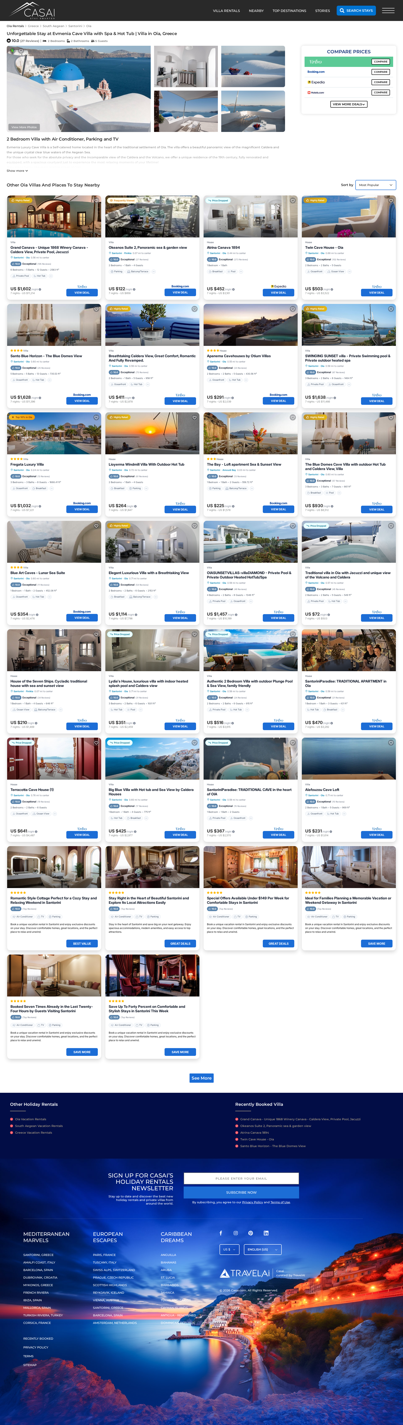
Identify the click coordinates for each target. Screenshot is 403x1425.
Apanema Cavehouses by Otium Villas (239, 356)
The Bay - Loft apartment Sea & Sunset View (244, 464)
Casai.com (238, 1290)
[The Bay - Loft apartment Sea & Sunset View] (251, 433)
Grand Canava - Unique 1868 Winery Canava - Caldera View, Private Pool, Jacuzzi (49, 249)
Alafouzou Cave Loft (322, 790)
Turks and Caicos (176, 1300)
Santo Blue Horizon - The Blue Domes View (46, 356)
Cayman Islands (174, 1308)
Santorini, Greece (38, 1255)
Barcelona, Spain (38, 1270)
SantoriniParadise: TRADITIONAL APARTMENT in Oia (345, 683)
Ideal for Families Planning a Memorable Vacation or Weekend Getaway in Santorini (348, 900)
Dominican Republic (178, 1323)
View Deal (82, 292)
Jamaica (167, 1293)
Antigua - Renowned (178, 1315)
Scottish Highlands (110, 1285)
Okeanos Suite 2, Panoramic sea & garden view (148, 247)
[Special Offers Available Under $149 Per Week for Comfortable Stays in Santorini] (251, 867)
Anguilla (168, 1255)
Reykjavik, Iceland (108, 1293)
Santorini (75, 26)
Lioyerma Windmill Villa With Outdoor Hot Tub (146, 464)
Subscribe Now (241, 1192)
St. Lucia (168, 1277)
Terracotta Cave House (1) (32, 790)
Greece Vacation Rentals (33, 1133)
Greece (33, 26)
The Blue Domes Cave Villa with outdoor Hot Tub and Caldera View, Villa (345, 466)
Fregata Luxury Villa (27, 464)
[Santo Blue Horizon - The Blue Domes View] (54, 325)
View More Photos (24, 127)
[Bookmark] (21, 51)
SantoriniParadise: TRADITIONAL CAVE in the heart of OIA (249, 792)
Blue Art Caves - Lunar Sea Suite (37, 573)
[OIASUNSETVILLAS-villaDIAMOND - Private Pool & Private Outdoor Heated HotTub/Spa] (251, 542)
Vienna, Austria (106, 1300)
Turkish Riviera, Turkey (43, 1315)
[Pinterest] (250, 1234)
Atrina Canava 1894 (223, 247)
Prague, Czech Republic (113, 1277)
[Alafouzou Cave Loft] (349, 759)
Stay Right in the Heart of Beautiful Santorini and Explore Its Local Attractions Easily (149, 900)
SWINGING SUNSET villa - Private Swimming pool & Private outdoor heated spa (347, 358)
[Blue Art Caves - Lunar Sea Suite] (54, 542)
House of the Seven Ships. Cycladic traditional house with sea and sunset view (48, 683)
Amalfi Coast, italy (39, 1262)
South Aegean (53, 26)
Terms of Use (280, 1202)
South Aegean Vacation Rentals (39, 1126)
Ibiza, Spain (32, 1300)
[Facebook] (221, 1234)
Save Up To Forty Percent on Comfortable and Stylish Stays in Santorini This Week (147, 1008)
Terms (28, 1356)
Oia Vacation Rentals (30, 1119)
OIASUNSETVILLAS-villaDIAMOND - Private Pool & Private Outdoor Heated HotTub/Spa (249, 575)
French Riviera (36, 1293)
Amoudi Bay (229, 470)
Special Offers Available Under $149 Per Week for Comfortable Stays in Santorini (248, 900)
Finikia (127, 253)
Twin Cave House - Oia (324, 247)
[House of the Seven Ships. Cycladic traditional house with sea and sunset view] (54, 650)
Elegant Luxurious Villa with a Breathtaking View (149, 573)
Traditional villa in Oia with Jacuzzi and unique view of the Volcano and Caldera (348, 575)
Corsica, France (37, 1323)
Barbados (170, 1285)
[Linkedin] (266, 1234)
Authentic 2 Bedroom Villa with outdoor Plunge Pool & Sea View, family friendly (250, 683)
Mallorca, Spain (37, 1308)
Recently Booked (38, 1338)
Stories (322, 11)
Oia (88, 26)
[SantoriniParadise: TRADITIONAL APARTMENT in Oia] (349, 650)
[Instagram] (235, 1234)
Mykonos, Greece (38, 1285)
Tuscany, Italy (104, 1262)
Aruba (166, 1270)
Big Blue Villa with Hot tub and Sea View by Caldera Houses (151, 792)
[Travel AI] (244, 1273)
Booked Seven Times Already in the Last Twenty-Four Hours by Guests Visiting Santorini (51, 1008)
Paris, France (104, 1255)
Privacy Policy (252, 1202)
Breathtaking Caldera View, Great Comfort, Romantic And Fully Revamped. (152, 358)
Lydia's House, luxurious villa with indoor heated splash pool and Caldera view (148, 683)
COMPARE (380, 61)
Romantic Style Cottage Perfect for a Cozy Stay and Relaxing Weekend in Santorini (53, 900)
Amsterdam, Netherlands (115, 1323)
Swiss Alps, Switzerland (114, 1270)
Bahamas (168, 1262)
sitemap (30, 1365)
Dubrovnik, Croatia (40, 1277)
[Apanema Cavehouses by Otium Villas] (251, 325)
